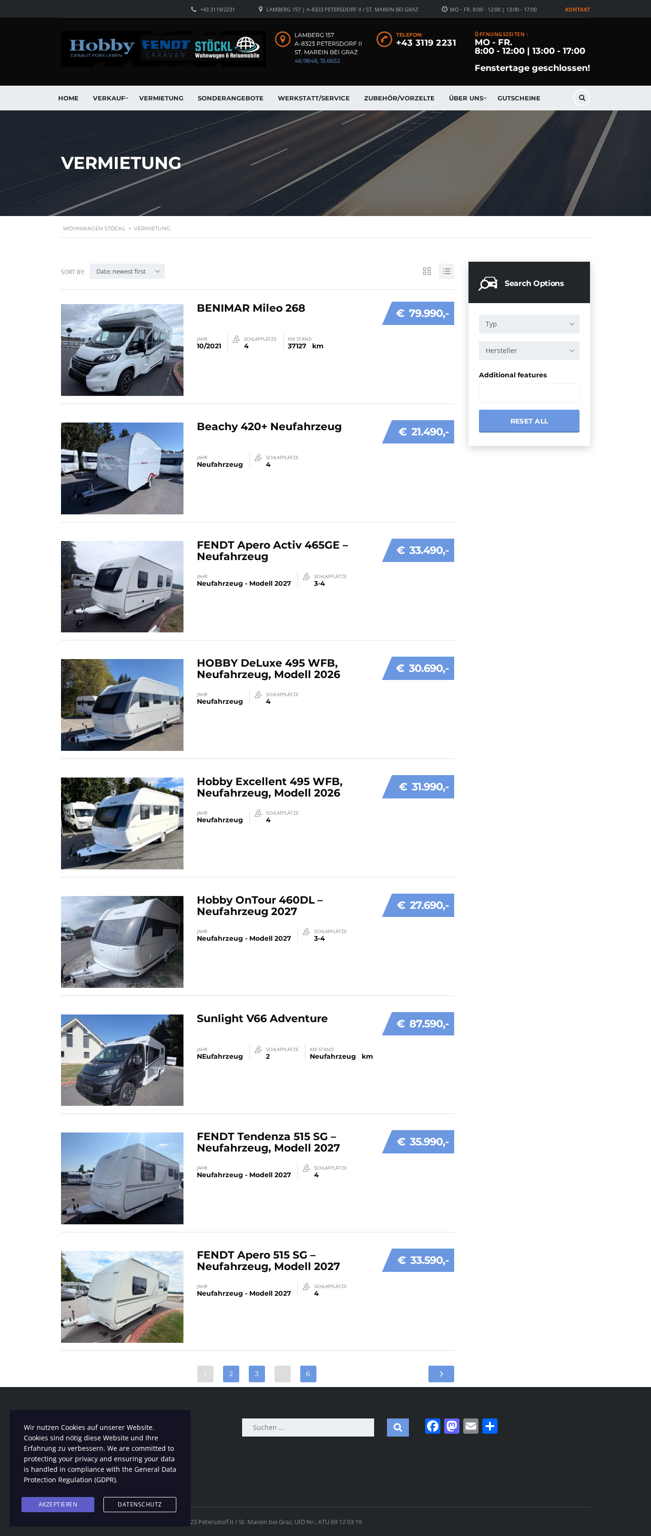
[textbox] (490, 393)
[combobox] (529, 324)
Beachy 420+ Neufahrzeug (269, 426)
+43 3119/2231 (217, 9)
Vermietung (161, 98)
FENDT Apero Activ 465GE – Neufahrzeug (272, 551)
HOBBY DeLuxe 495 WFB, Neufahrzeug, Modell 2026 (268, 669)
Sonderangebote (231, 98)
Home (68, 98)
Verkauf (109, 98)
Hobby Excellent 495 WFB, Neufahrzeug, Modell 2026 (270, 787)
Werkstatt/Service (314, 98)
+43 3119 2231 (426, 43)
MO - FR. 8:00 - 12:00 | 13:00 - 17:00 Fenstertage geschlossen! (532, 55)
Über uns (466, 98)
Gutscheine (519, 98)
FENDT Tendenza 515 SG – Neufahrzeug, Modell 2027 (268, 1142)
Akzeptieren (58, 1504)
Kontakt (577, 9)
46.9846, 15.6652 (317, 60)
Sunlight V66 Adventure (262, 1018)
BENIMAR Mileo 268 (251, 308)
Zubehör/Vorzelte (399, 98)
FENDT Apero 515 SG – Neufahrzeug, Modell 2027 (268, 1261)
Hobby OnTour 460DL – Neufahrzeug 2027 (260, 906)
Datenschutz (140, 1504)
